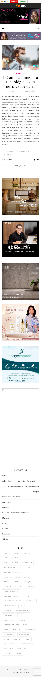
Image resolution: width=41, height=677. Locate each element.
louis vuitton (10, 620)
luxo (23, 620)
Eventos (5, 507)
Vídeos (5, 539)
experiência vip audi (13, 601)
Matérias (5, 518)
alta (26, 553)
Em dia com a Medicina (11, 497)
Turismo (7, 653)
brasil (6, 582)
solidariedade (10, 644)
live (20, 615)
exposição (30, 601)
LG (4, 151)
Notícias (20, 74)
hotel (22, 605)
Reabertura (24, 634)
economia (30, 586)
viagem (19, 653)
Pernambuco (9, 634)
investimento (22, 610)
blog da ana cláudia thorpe (16, 577)
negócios (17, 629)
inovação (8, 610)
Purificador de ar (23, 151)
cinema (17, 582)
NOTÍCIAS (14, 2)
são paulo (8, 649)
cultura (7, 586)
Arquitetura (9, 567)
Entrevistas (6, 502)
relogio (16, 639)
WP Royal (26, 673)
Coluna (4, 476)
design (18, 586)
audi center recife (12, 572)
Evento (26, 596)
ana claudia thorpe (13, 558)
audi (30, 567)
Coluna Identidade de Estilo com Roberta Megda (23, 489)
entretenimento (11, 596)
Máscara (11, 151)
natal (6, 629)
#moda (7, 553)
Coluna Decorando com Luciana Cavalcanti (18, 481)
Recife (6, 639)
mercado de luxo (11, 625)
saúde (27, 639)
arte (21, 567)
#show (17, 553)
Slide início (6, 534)
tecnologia (7, 154)
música (26, 625)
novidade (30, 629)
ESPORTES (23, 2)
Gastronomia (10, 605)
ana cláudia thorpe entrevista (18, 562)
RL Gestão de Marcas (26, 670)
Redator (8, 160)
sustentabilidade (29, 644)
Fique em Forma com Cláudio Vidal (15, 512)
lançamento (9, 615)
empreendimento (11, 591)
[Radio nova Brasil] (20, 39)
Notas (4, 523)
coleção (27, 582)
